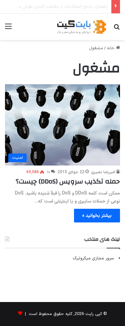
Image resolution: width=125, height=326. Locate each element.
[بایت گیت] (81, 26)
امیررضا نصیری (103, 172)
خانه (111, 48)
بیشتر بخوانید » (97, 215)
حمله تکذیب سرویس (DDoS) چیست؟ (68, 181)
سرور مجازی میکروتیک (93, 258)
